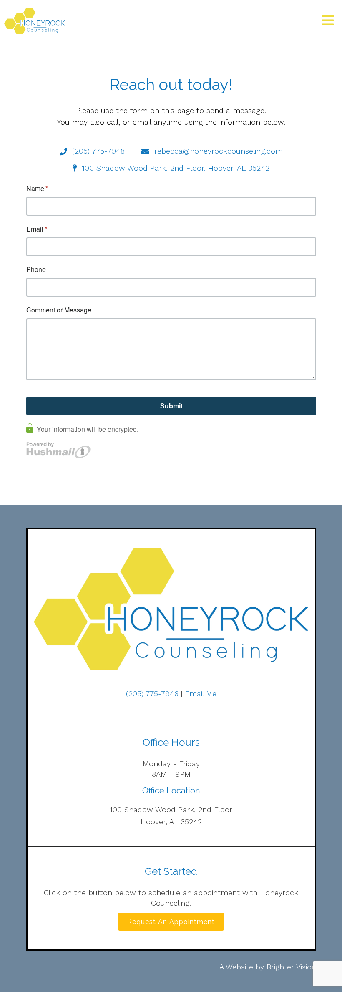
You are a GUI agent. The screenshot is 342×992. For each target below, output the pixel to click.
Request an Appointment (171, 922)
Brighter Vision (291, 966)
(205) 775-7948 (152, 693)
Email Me (200, 693)
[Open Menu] (328, 21)
